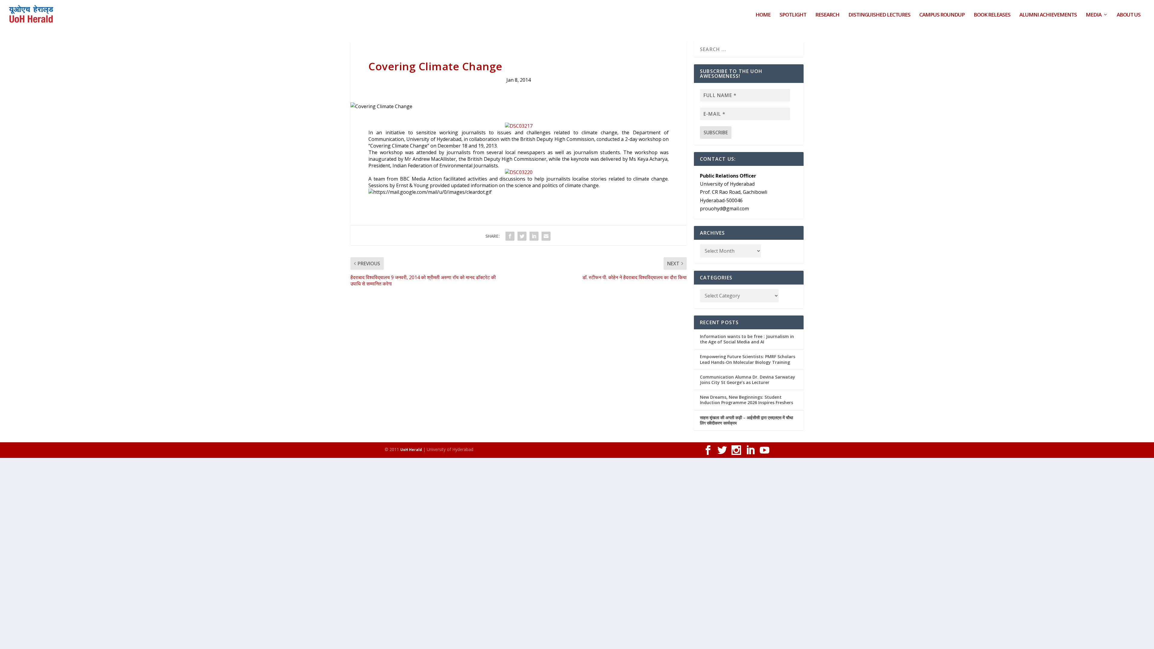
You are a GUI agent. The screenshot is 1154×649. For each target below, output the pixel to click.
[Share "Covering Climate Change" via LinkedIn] (534, 236)
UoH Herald (411, 449)
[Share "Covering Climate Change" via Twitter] (522, 236)
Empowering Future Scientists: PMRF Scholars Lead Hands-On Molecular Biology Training (747, 359)
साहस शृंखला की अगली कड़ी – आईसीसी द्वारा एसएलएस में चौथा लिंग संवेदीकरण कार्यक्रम (746, 420)
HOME (763, 15)
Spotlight (793, 15)
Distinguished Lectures (879, 15)
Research (827, 15)
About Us (1128, 15)
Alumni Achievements (1048, 15)
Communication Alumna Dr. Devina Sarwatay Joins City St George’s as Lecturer (747, 379)
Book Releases (992, 15)
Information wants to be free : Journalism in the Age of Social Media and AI (747, 339)
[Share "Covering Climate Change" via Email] (546, 236)
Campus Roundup (942, 15)
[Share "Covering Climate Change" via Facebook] (510, 236)
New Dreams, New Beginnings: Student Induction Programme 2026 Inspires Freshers (746, 399)
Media (1093, 15)
